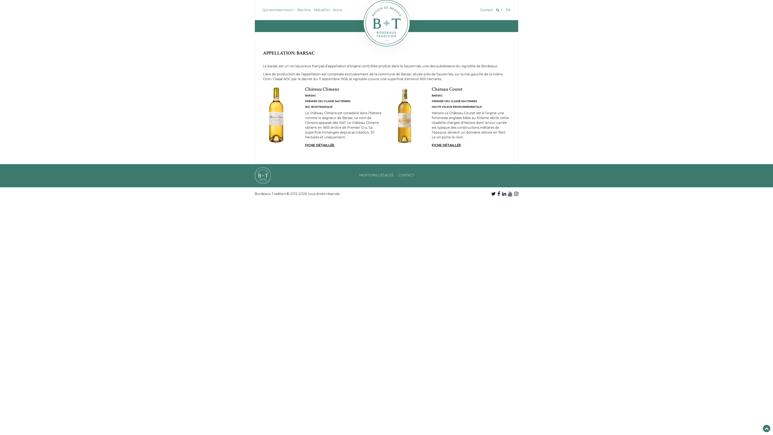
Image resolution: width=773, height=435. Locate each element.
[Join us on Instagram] (516, 194)
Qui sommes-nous (277, 10)
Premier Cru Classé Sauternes (327, 101)
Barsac (310, 95)
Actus (337, 10)
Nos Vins (304, 10)
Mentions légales (376, 175)
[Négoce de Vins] (386, 23)
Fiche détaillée (319, 145)
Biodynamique (322, 106)
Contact (486, 10)
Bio (307, 106)
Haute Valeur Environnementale (457, 106)
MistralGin (322, 10)
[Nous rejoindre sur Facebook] (498, 194)
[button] (499, 10)
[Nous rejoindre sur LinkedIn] (504, 194)
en (508, 10)
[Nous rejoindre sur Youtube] (510, 194)
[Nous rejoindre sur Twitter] (493, 194)
